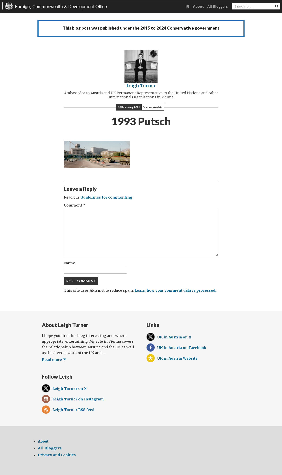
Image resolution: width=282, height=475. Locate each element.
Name (69, 263)
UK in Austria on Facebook (181, 347)
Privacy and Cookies (57, 455)
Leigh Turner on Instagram (78, 399)
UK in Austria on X (174, 337)
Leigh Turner (141, 85)
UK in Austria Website (177, 358)
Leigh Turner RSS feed (73, 409)
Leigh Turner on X (69, 388)
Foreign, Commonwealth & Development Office (61, 6)
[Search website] (276, 6)
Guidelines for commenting (106, 197)
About (198, 6)
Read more (52, 359)
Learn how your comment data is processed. (175, 290)
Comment (74, 205)
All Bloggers (217, 6)
